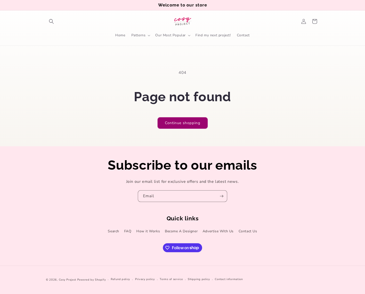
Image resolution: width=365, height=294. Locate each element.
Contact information (229, 279)
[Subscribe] (221, 196)
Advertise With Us (218, 231)
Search (113, 231)
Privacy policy (145, 279)
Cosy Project (67, 280)
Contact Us (248, 231)
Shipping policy (199, 279)
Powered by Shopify (91, 280)
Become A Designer (181, 231)
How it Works (148, 231)
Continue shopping (182, 122)
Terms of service (171, 279)
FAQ (128, 231)
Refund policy (120, 279)
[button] (51, 21)
